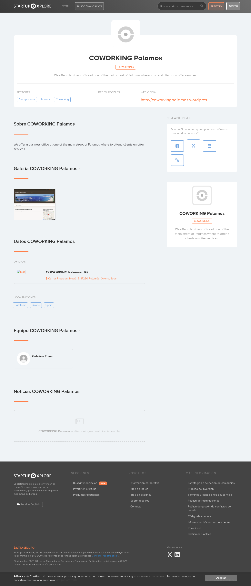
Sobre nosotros (139, 500)
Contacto (135, 506)
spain (48, 305)
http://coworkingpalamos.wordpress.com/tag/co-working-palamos (176, 99)
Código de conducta (200, 516)
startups (45, 99)
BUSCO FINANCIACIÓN (89, 6)
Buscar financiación (89, 483)
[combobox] (181, 6)
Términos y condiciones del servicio (210, 494)
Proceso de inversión (201, 488)
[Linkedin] (177, 554)
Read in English (30, 504)
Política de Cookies (199, 534)
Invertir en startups (84, 488)
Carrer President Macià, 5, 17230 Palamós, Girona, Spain (82, 278)
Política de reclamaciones (203, 500)
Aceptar (221, 578)
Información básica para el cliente (209, 522)
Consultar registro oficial (105, 555)
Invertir (65, 5)
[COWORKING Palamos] (35, 204)
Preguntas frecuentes (86, 494)
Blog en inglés (139, 488)
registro (216, 6)
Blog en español (140, 494)
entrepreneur (27, 99)
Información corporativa (144, 483)
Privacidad (194, 528)
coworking (62, 99)
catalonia (20, 305)
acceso (233, 6)
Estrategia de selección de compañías (211, 483)
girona (36, 305)
